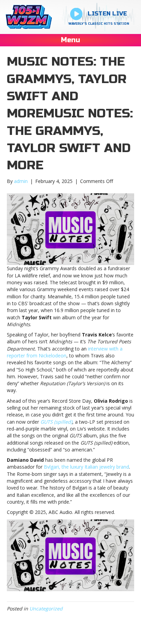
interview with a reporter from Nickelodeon (65, 352)
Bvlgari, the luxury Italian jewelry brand (86, 466)
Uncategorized (46, 608)
